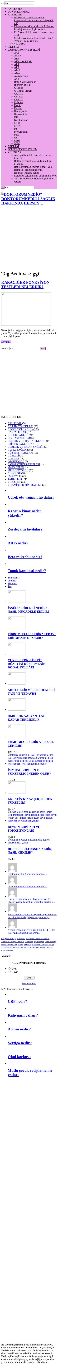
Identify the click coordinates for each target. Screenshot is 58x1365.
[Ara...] (2, 3)
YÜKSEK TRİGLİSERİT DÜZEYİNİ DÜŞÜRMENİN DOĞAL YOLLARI (26, 664)
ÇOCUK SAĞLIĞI (18, 435)
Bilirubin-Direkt (22, 84)
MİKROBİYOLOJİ (18, 470)
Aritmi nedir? (19, 1029)
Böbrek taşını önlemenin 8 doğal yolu (33, 166)
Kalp (3, 950)
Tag (10, 586)
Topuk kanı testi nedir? (27, 571)
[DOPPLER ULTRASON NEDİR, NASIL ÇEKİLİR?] (32, 842)
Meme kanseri (6, 944)
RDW (17, 140)
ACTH (17, 55)
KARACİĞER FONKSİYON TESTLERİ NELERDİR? (25, 284)
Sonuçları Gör (29, 983)
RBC (16, 137)
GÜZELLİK (14, 455)
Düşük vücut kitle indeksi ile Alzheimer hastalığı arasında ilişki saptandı (34, 28)
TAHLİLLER (15, 479)
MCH (17, 123)
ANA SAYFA (15, 8)
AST (16, 79)
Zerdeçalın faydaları (25, 529)
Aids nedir (5, 947)
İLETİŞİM (13, 46)
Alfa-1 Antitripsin (23, 61)
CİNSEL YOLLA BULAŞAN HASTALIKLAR (23, 431)
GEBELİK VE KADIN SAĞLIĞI (26, 446)
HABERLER (15, 14)
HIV (3, 939)
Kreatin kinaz (21, 120)
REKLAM (13, 146)
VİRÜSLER (14, 482)
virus (23, 939)
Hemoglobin (20, 111)
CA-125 (18, 96)
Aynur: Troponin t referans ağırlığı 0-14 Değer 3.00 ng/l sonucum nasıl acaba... (31, 931)
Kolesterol (49, 947)
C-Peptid (18, 87)
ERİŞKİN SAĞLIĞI (18, 443)
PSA (16, 134)
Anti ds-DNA (21, 76)
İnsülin (42, 947)
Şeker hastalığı (10, 939)
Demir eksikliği (50, 942)
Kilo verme (29, 942)
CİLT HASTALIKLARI (20, 426)
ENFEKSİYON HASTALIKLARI (26, 441)
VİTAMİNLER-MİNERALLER (25, 484)
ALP (16, 64)
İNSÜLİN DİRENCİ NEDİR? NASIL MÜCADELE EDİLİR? (28, 609)
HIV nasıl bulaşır (26, 947)
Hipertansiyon (39, 942)
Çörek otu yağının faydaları (31, 497)
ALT (16, 67)
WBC (17, 143)
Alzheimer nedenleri (41, 939)
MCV (17, 125)
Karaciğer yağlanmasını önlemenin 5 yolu (35, 175)
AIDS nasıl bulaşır (47, 944)
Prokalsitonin (21, 131)
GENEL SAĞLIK (17, 449)
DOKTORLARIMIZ (19, 11)
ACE (16, 52)
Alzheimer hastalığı (8, 942)
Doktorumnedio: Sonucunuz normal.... (27, 874)
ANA (17, 73)
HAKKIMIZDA (16, 43)
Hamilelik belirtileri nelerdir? (28, 169)
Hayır (15, 972)
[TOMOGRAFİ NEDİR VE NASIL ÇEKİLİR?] (16, 735)
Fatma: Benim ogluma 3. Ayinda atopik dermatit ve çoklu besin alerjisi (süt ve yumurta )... (32, 916)
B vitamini (27, 944)
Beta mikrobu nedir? (25, 557)
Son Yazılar (13, 577)
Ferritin (18, 108)
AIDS (19, 939)
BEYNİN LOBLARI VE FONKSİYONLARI (24, 828)
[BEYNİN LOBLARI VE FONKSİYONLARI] (32, 820)
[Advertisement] (29, 238)
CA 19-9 (18, 93)
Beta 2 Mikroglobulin (25, 82)
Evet (14, 968)
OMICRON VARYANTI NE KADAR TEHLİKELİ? (26, 717)
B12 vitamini (14, 947)
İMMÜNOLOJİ (16, 461)
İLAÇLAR (13, 458)
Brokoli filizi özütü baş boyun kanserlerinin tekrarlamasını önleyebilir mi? (33, 20)
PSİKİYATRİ (15, 476)
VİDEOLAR (14, 152)
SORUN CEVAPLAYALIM (22, 149)
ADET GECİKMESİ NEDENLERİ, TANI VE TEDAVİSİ (32, 691)
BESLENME (15, 423)
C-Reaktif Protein (23, 90)
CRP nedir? (17, 1001)
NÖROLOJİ (14, 473)
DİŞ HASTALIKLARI (20, 438)
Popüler (12, 580)
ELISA (20, 944)
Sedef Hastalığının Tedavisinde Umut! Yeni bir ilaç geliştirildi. (33, 39)
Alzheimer (20, 942)
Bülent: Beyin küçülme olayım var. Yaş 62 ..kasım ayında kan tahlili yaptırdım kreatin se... (32, 900)
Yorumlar (12, 583)
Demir (17, 105)
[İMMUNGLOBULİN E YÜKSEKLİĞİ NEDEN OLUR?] (32, 763)
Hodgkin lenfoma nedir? (26, 172)
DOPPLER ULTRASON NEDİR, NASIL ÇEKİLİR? (30, 850)
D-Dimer (18, 102)
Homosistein (20, 114)
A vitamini (36, 944)
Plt (15, 128)
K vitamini (30, 939)
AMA (17, 70)
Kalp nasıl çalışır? (23, 1015)
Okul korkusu (19, 1057)
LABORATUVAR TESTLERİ (24, 49)
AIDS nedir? (18, 543)
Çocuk (14, 944)
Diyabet (36, 947)
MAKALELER (16, 467)
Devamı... (6, 341)
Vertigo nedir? (20, 1043)
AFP (16, 58)
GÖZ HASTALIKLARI (20, 452)
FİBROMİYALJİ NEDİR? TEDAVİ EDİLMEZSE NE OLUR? (32, 635)
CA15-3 (18, 99)
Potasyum (9, 950)
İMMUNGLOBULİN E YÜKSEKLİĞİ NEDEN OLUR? (29, 771)
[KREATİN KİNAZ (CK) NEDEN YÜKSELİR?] (16, 792)
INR (16, 117)
